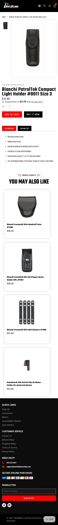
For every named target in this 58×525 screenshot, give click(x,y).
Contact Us (7, 436)
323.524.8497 (11, 463)
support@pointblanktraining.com (18, 467)
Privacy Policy (8, 452)
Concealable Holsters (11, 421)
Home (4, 17)
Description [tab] (9, 128)
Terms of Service (9, 448)
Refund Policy (8, 440)
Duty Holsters (8, 425)
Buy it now (33, 114)
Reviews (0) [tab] (24, 128)
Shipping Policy (9, 444)
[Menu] (39, 6)
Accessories (7, 413)
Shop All (5, 409)
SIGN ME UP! (29, 498)
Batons (5, 417)
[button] (29, 101)
